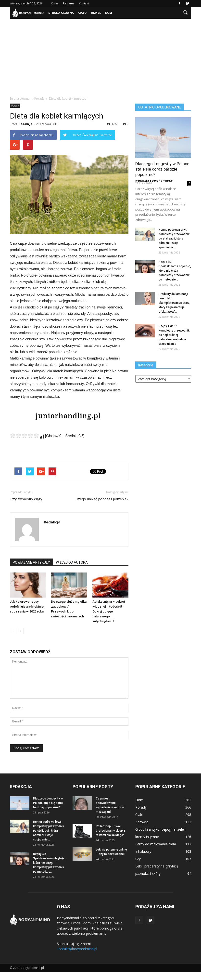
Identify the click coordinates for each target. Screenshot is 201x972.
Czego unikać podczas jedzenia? (101, 499)
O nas (54, 3)
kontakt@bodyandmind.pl (77, 948)
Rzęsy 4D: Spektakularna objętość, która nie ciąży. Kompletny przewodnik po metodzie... (175, 270)
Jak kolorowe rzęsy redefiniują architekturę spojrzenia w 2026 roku (27, 606)
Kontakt (84, 3)
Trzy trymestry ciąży (26, 499)
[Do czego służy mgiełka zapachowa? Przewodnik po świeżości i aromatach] (69, 585)
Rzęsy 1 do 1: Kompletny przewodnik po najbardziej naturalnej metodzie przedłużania (174, 335)
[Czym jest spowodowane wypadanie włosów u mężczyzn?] (82, 803)
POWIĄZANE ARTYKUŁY (31, 562)
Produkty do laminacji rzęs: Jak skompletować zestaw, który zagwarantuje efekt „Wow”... (174, 302)
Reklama (68, 3)
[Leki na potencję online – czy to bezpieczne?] (82, 854)
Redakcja (25, 124)
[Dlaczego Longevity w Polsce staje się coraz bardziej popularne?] (163, 137)
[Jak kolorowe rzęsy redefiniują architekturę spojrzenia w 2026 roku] (28, 585)
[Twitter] (187, 3)
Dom (108, 12)
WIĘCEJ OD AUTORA (72, 562)
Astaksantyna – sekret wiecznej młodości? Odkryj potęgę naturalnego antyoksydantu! (108, 611)
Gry (138, 858)
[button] (185, 13)
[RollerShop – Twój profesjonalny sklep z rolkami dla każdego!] (82, 831)
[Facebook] (179, 3)
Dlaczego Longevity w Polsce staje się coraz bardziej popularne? (162, 169)
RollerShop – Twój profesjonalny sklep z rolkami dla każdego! (110, 831)
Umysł (96, 12)
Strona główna (61, 12)
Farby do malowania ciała (155, 844)
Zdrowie (141, 822)
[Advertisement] (100, 55)
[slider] (24, 435)
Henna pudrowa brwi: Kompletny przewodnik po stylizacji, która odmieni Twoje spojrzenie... (174, 238)
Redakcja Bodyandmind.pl (154, 180)
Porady (15, 105)
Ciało (82, 12)
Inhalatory (143, 851)
